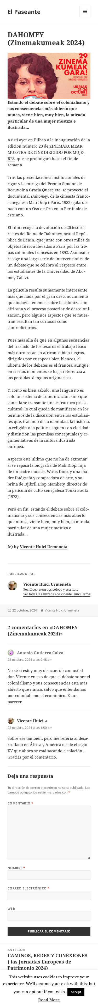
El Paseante (24, 11)
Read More (49, 999)
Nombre (16, 868)
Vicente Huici (30, 720)
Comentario (20, 803)
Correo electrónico (29, 888)
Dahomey (39, 196)
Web (11, 908)
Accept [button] (76, 992)
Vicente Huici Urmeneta (43, 546)
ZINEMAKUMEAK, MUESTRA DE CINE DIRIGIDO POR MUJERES (46, 152)
